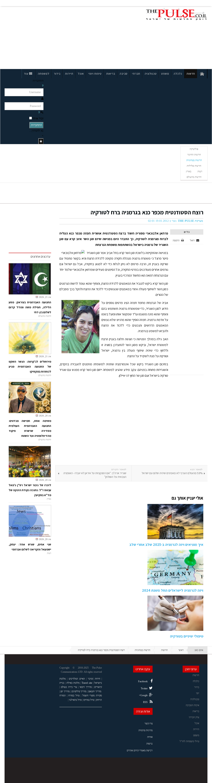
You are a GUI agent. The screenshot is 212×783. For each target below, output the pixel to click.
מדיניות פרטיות (146, 730)
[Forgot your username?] (42, 85)
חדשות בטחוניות (194, 160)
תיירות (69, 73)
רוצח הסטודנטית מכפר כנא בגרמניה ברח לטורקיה (146, 212)
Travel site (87, 682)
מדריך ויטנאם (94, 691)
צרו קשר (149, 723)
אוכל (81, 73)
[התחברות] (40, 141)
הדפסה (176, 240)
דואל (192, 240)
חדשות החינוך (194, 154)
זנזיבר (90, 678)
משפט (165, 73)
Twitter (144, 688)
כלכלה (178, 73)
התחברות (36, 125)
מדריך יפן (65, 691)
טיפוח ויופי (95, 73)
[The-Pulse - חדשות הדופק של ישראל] (176, 14)
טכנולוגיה (151, 73)
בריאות (110, 73)
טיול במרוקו (88, 699)
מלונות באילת (73, 682)
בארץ (188, 171)
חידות (97, 678)
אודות (150, 737)
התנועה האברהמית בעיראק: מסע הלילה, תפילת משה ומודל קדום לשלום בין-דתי (30, 307)
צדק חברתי (194, 717)
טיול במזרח (74, 695)
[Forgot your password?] (39, 112)
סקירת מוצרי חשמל (92, 695)
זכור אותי (38, 118)
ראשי (181, 650)
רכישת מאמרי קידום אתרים (140, 750)
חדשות (191, 73)
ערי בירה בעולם (69, 687)
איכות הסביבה (192, 705)
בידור (57, 73)
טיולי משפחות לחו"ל (189, 741)
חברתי (136, 73)
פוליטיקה (194, 149)
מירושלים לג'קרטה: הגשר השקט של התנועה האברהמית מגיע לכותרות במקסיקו (30, 366)
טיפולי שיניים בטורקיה (186, 636)
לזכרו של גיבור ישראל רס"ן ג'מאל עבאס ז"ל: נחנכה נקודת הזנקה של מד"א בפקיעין (30, 490)
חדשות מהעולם (194, 177)
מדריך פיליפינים (79, 691)
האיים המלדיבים (77, 678)
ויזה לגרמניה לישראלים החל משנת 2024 (172, 590)
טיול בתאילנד (75, 699)
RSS (145, 702)
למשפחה (43, 73)
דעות (200, 171)
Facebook (143, 681)
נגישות (149, 743)
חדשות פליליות (194, 165)
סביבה (124, 73)
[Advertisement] (44, 37)
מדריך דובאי (86, 687)
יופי (197, 693)
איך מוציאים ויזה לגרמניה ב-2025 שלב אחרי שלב (166, 544)
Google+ (143, 695)
